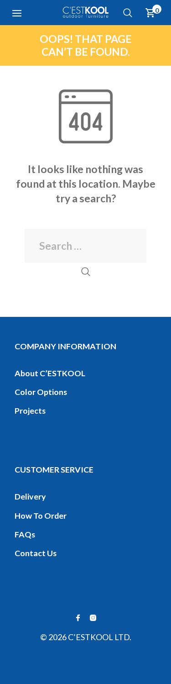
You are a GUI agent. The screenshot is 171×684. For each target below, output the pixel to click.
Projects (30, 410)
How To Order (41, 515)
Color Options (41, 392)
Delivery (30, 496)
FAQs (25, 534)
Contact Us (36, 553)
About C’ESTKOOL (50, 373)
